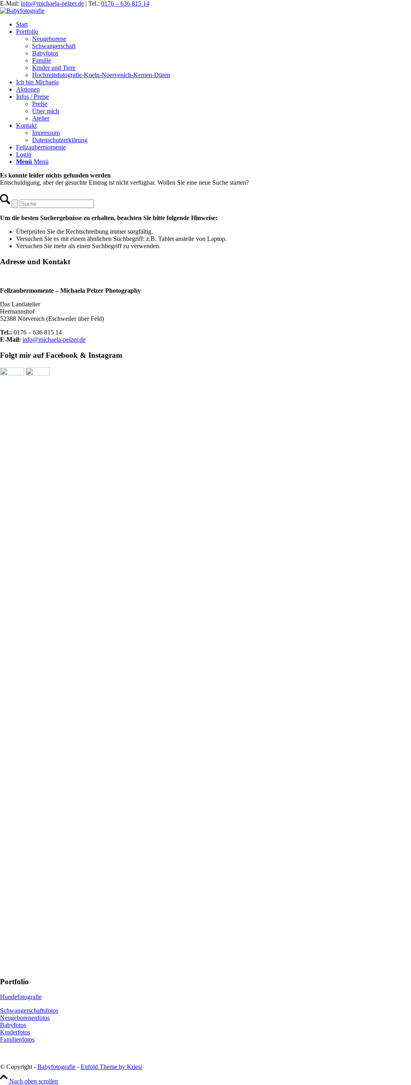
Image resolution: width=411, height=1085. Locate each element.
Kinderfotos (15, 1032)
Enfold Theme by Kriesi (111, 1066)
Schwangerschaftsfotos (29, 1010)
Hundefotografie (21, 996)
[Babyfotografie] (22, 10)
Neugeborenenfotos (25, 1017)
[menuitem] (213, 24)
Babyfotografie (56, 1066)
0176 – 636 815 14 (125, 3)
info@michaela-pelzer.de (52, 3)
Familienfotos (17, 1039)
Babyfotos (13, 1025)
